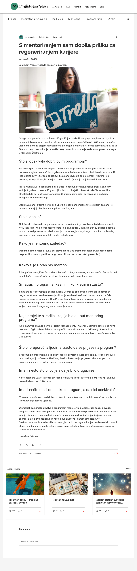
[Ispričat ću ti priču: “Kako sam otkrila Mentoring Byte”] (112, 484)
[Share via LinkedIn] (33, 445)
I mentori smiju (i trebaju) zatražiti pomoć (23, 501)
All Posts (11, 18)
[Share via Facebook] (20, 445)
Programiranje (94, 18)
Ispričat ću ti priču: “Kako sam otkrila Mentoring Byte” (110, 501)
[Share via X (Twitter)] (27, 445)
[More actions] (116, 37)
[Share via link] (40, 445)
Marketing (74, 18)
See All (128, 468)
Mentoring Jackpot (63, 499)
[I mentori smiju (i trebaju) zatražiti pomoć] (25, 484)
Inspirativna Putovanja (34, 18)
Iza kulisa (57, 18)
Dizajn (111, 18)
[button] (128, 19)
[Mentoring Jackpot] (68, 484)
